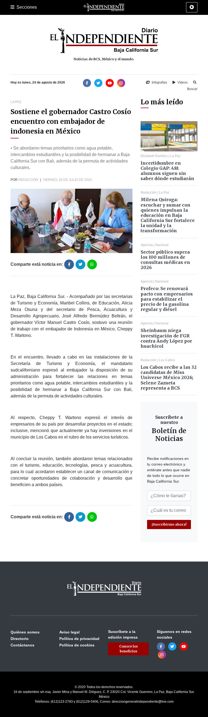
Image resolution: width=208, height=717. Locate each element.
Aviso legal (69, 632)
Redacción (28, 180)
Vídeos (182, 82)
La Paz (16, 102)
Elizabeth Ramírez (154, 156)
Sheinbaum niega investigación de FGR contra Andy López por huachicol (166, 338)
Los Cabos (167, 360)
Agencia (147, 245)
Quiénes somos (25, 632)
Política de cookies (77, 645)
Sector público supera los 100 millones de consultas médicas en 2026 (165, 259)
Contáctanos (22, 645)
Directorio (20, 638)
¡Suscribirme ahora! (169, 524)
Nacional (161, 245)
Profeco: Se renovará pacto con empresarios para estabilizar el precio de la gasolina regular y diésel (167, 299)
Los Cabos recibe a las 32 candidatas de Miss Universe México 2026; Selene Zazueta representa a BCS (169, 377)
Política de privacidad (79, 638)
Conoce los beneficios (128, 648)
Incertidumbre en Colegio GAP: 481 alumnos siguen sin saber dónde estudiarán (167, 170)
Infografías (159, 82)
